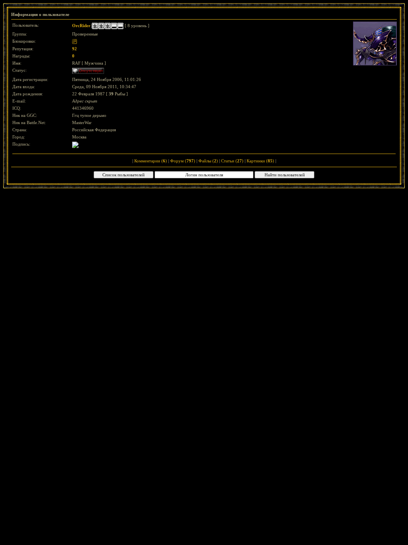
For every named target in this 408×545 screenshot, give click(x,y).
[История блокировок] (74, 41)
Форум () (182, 160)
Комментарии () (150, 160)
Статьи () (232, 160)
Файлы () (208, 160)
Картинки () (260, 160)
